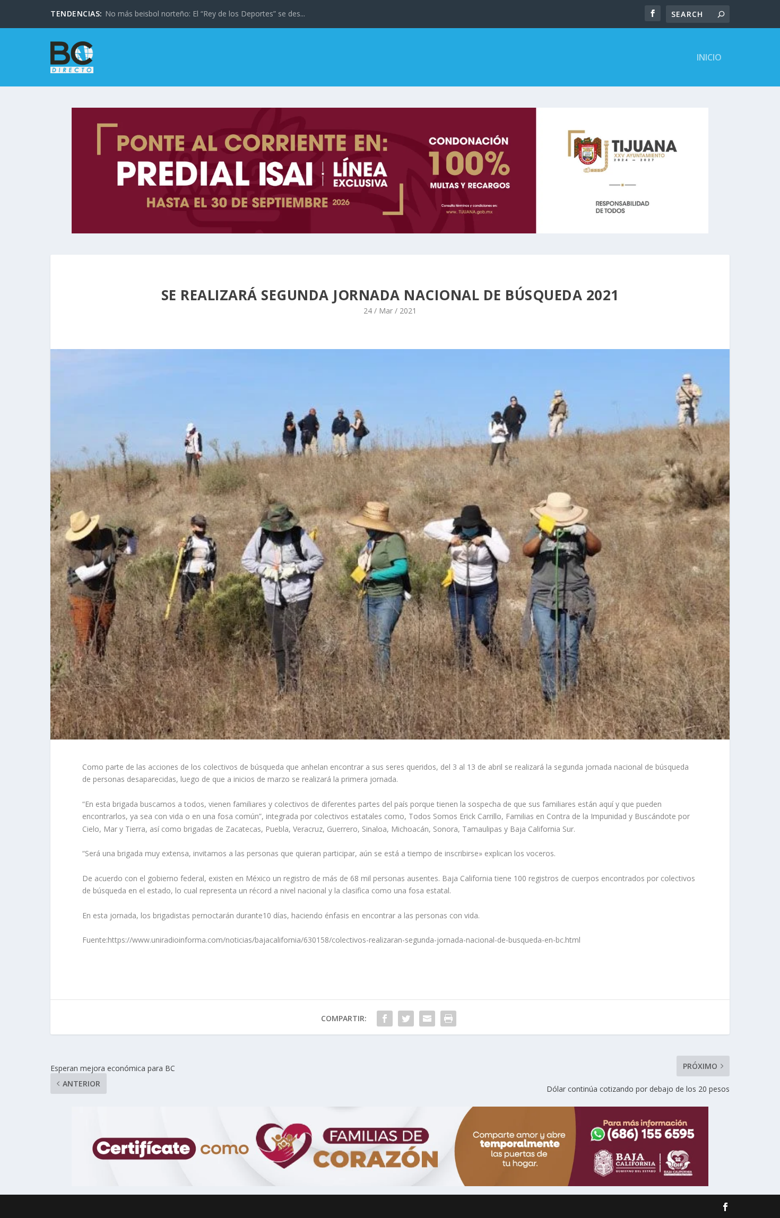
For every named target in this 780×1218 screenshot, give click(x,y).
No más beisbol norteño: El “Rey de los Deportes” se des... (205, 13)
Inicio (709, 58)
